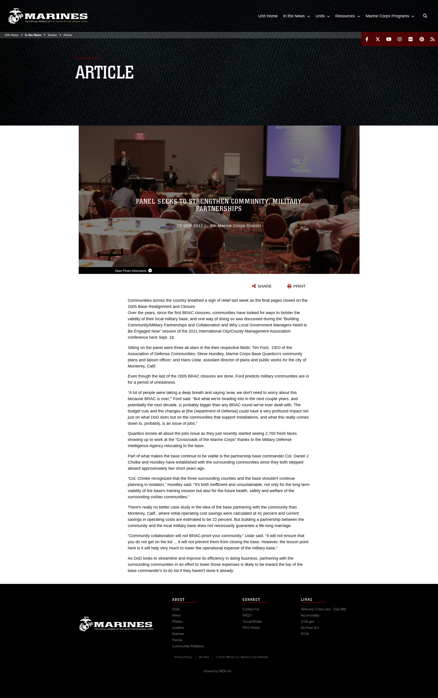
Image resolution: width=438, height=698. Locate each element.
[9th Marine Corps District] (48, 16)
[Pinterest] (421, 39)
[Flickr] (410, 39)
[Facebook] (366, 39)
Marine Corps (116, 624)
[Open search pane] (425, 16)
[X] (377, 39)
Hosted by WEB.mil (217, 671)
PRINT (299, 286)
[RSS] (432, 39)
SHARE (265, 286)
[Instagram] (399, 39)
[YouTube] (388, 39)
